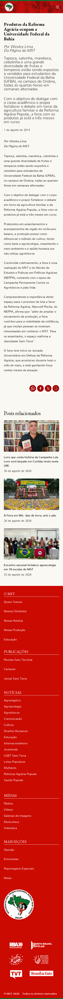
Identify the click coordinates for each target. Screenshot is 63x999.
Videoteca (10, 828)
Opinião (9, 849)
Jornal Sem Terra (15, 678)
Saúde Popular (13, 780)
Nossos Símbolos (15, 611)
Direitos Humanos (16, 731)
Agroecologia (12, 706)
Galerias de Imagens (17, 815)
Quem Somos (13, 601)
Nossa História (13, 620)
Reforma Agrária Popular (20, 774)
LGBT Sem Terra (15, 755)
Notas (8, 878)
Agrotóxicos (12, 712)
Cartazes (9, 669)
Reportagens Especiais (19, 868)
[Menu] (57, 7)
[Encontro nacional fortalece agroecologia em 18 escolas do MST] (31, 544)
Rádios (8, 803)
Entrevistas (11, 859)
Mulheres (10, 767)
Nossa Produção (14, 630)
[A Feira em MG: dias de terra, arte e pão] (31, 494)
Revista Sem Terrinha (18, 659)
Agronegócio (12, 700)
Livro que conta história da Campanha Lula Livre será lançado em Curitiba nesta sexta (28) (31, 461)
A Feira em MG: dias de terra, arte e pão (31, 515)
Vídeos (8, 809)
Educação (10, 639)
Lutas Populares (14, 761)
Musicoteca (11, 821)
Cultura (9, 724)
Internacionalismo (15, 743)
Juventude (11, 749)
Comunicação (13, 718)
